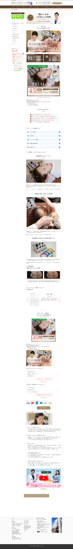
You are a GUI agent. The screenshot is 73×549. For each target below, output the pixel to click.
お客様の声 (13, 527)
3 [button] (45, 309)
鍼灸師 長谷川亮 (14, 537)
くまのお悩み (17, 523)
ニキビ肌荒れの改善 (18, 524)
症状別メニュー (14, 522)
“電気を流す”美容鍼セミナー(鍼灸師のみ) (16, 538)
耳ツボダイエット (14, 30)
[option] (43, 276)
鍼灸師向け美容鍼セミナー (27, 526)
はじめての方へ (14, 24)
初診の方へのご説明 (43, 381)
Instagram (17, 537)
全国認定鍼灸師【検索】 (27, 527)
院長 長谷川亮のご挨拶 (27, 525)
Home (12, 9)
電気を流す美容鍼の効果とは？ (15, 531)
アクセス (13, 32)
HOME (13, 520)
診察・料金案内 (14, 28)
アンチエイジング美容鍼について (16, 529)
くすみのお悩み (14, 524)
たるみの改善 (13, 523)
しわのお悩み (20, 523)
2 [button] (43, 309)
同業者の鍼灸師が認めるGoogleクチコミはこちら (43, 408)
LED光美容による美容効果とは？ (16, 532)
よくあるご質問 (14, 26)
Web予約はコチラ (57, 3)
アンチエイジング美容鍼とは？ (15, 530)
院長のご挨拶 (14, 536)
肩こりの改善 (18, 525)
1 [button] (41, 309)
